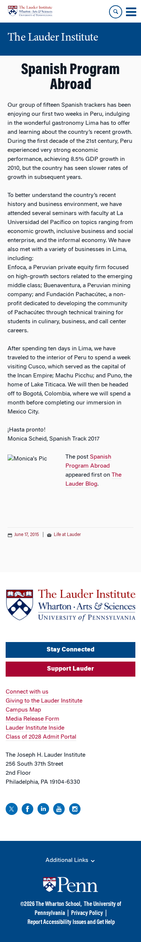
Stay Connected (70, 650)
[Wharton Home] (30, 11)
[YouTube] (59, 810)
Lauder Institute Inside (35, 728)
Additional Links (67, 860)
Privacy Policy (87, 913)
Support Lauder (70, 669)
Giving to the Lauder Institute (44, 701)
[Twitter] (12, 810)
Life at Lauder (67, 535)
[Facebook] (27, 810)
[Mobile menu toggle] (131, 12)
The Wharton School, (59, 904)
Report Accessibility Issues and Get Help (71, 922)
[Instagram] (75, 810)
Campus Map (23, 710)
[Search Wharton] (115, 11)
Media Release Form (32, 719)
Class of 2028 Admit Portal (41, 737)
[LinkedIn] (43, 810)
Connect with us (27, 692)
